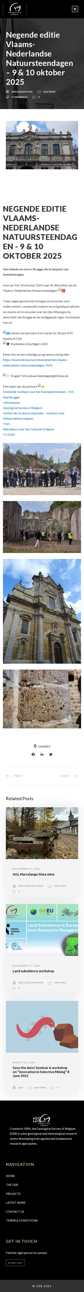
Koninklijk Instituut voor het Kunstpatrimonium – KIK (38, 392)
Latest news (15, 1202)
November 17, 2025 (27, 868)
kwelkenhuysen (22, 91)
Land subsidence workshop (33, 971)
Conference (20, 97)
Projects (13, 1193)
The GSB (12, 1184)
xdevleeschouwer (30, 886)
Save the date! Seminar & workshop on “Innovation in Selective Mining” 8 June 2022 (41, 1072)
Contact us (15, 1211)
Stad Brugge (11, 397)
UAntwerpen (11, 402)
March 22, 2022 (24, 1062)
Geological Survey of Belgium (22, 408)
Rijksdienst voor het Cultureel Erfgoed (28, 429)
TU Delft (9, 434)
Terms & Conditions (22, 1220)
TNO (6, 424)
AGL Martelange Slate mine (34, 874)
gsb (20, 1087)
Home (10, 1176)
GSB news (49, 91)
